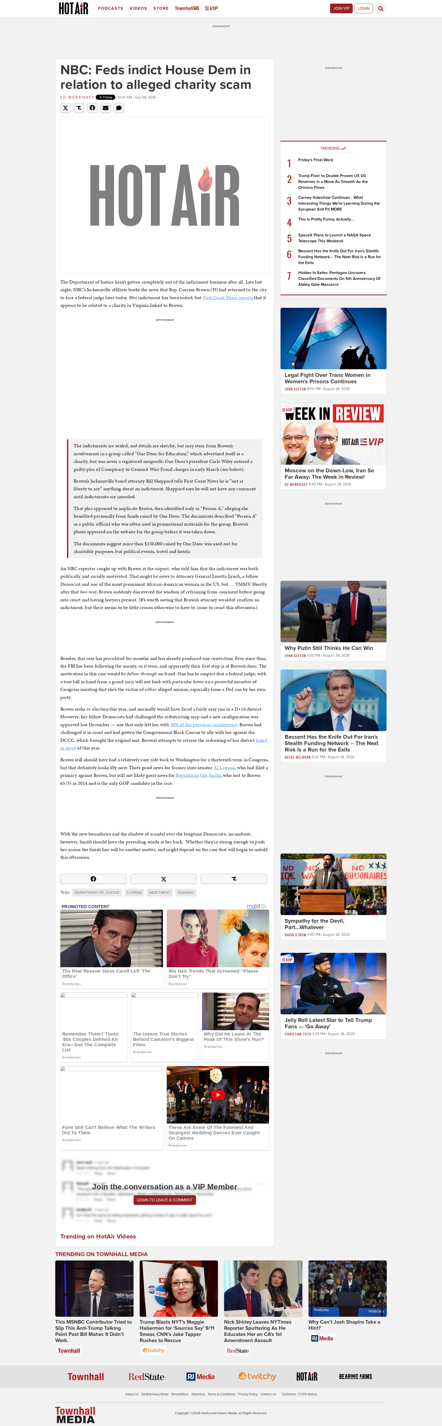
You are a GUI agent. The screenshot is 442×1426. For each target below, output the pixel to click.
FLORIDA (134, 892)
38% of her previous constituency (203, 724)
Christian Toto (298, 1034)
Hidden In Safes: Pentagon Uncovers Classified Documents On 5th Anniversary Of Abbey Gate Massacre (339, 278)
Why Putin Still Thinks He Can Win (329, 648)
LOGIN (364, 8)
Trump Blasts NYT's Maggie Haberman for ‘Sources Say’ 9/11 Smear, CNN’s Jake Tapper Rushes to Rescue (177, 1331)
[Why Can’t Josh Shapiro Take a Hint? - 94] (347, 1288)
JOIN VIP (341, 8)
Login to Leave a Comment (165, 1200)
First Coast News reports (228, 297)
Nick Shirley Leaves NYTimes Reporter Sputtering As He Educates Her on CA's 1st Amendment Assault (258, 1331)
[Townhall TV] (188, 8)
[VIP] (212, 8)
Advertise (198, 1394)
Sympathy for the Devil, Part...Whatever (315, 924)
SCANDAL (186, 892)
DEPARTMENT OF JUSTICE (97, 892)
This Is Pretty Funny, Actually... (326, 219)
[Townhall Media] (75, 1415)
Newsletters (180, 1394)
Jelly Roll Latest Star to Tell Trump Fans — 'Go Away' (328, 1023)
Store (161, 8)
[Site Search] (381, 8)
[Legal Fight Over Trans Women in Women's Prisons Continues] (333, 338)
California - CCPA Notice (299, 1394)
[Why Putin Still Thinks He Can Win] (333, 611)
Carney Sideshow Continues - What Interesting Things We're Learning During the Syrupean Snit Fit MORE (339, 203)
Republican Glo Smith (198, 775)
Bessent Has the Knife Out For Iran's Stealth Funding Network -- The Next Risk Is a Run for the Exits (339, 256)
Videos (138, 8)
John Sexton (295, 388)
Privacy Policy (248, 1394)
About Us (132, 1394)
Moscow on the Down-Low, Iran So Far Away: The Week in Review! (329, 473)
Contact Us (268, 1394)
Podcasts (111, 8)
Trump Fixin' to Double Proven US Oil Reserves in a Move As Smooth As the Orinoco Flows (333, 181)
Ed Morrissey (77, 97)
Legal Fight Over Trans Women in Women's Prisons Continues (328, 378)
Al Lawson (224, 767)
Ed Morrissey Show (155, 1394)
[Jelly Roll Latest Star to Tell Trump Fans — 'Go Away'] (333, 983)
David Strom (295, 934)
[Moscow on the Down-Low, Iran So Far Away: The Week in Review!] (333, 433)
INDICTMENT (160, 892)
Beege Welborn (298, 757)
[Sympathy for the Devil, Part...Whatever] (333, 884)
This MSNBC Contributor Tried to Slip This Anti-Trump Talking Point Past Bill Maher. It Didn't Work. (93, 1331)
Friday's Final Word (315, 159)
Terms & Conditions (221, 1394)
